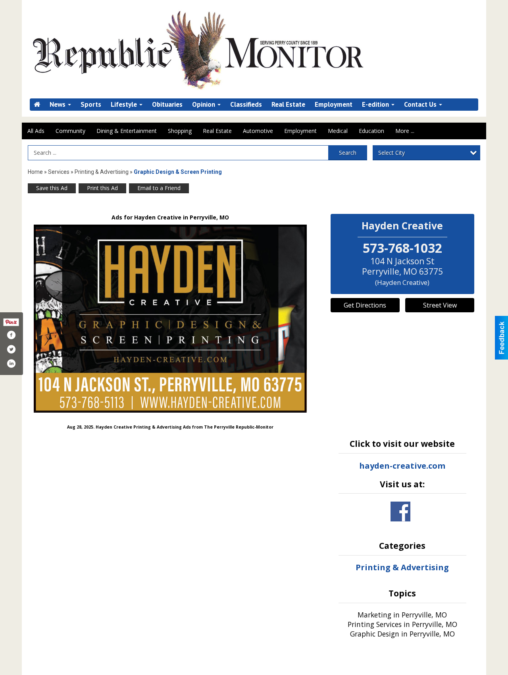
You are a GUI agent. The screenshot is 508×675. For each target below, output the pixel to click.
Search (347, 152)
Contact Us (421, 104)
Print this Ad (102, 188)
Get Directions (365, 305)
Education (371, 131)
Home (35, 172)
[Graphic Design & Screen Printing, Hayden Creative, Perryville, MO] (170, 319)
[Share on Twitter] (11, 349)
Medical (338, 131)
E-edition (376, 104)
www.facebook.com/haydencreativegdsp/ (400, 511)
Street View (440, 305)
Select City (391, 152)
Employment (333, 104)
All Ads (35, 131)
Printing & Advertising (102, 172)
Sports (91, 104)
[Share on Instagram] (11, 363)
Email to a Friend (159, 188)
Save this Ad (51, 188)
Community (70, 131)
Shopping (180, 131)
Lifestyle (125, 104)
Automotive (258, 131)
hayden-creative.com (402, 466)
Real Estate (288, 104)
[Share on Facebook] (11, 334)
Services (58, 172)
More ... (404, 131)
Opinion (204, 104)
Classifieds (246, 104)
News (58, 104)
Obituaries (167, 104)
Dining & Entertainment (126, 131)
